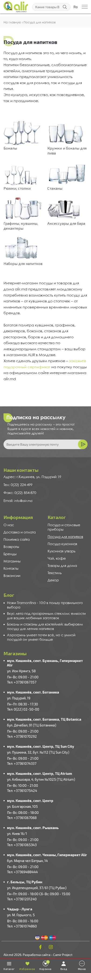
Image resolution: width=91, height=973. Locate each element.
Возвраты (11, 547)
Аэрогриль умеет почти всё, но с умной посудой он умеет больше (41, 637)
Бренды (10, 554)
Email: (9, 501)
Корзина (45, 965)
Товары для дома (62, 566)
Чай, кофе (57, 558)
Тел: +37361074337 (21, 763)
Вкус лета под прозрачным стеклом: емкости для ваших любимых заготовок (46, 616)
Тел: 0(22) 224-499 (18, 485)
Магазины (12, 561)
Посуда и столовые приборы (64, 527)
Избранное (27, 968)
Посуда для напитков (65, 537)
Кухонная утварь (61, 551)
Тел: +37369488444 (22, 872)
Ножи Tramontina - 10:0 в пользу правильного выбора (45, 605)
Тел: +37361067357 (21, 682)
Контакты (11, 568)
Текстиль (55, 573)
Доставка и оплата (20, 532)
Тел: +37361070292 (22, 736)
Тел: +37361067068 (22, 818)
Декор (53, 580)
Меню (82, 968)
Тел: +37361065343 (22, 845)
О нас (9, 525)
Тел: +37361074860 (22, 926)
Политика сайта (17, 539)
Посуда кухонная (62, 544)
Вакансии (12, 576)
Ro (76, 7)
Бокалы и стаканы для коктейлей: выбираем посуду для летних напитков (45, 627)
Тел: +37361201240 (22, 899)
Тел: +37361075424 (22, 790)
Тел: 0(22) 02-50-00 (23, 709)
